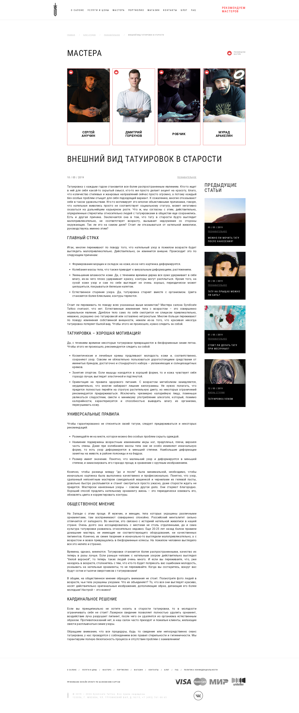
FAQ (193, 10)
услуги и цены (89, 670)
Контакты (170, 10)
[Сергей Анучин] (88, 121)
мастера (107, 670)
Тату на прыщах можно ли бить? (224, 293)
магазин (138, 670)
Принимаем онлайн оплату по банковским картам (93, 682)
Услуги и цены (98, 10)
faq (176, 670)
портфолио (123, 670)
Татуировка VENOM (220, 398)
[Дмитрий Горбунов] (134, 121)
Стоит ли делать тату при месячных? (222, 347)
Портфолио (136, 10)
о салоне (71, 670)
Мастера (119, 10)
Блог (184, 10)
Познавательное (186, 177)
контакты (154, 670)
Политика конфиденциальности (201, 670)
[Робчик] (179, 121)
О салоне (77, 10)
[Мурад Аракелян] (224, 121)
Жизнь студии (216, 392)
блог (166, 670)
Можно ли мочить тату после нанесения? (223, 239)
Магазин (154, 10)
